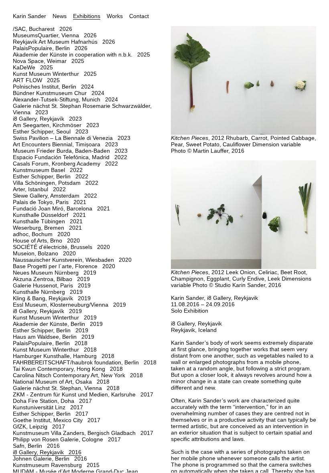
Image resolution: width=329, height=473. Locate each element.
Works (115, 16)
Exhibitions (86, 16)
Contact (139, 16)
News (60, 16)
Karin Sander (29, 16)
